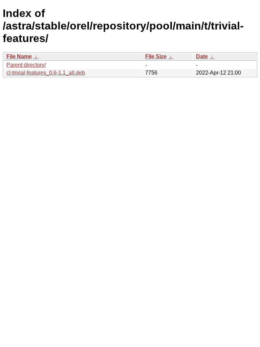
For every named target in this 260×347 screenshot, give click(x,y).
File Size (156, 56)
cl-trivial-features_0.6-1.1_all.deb (45, 73)
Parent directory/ (26, 65)
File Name (19, 56)
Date (202, 56)
